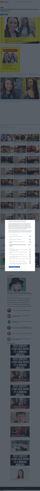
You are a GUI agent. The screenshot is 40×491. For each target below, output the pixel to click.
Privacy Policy (24, 269)
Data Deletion (15, 269)
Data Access (20, 269)
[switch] (30, 236)
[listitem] (20, 234)
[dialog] (20, 245)
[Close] (33, 221)
